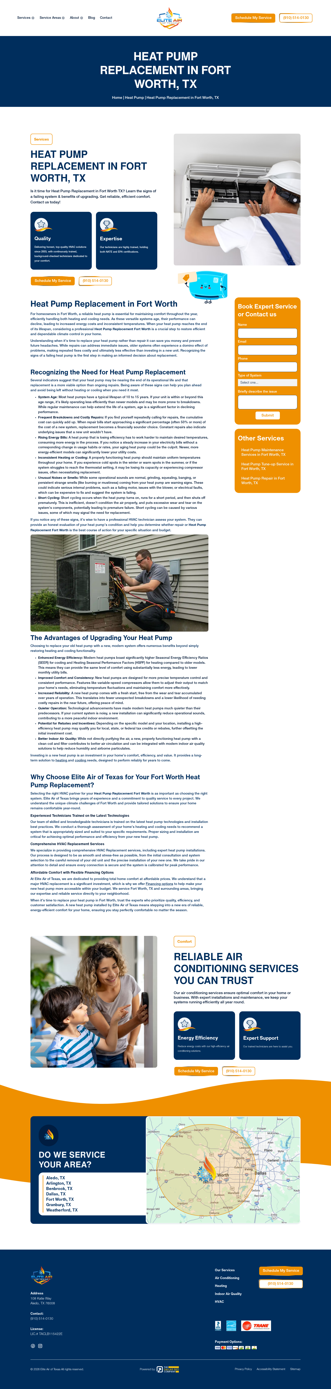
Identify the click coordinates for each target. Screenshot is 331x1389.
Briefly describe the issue (257, 391)
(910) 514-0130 (296, 18)
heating (62, 760)
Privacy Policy (243, 1369)
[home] (172, 18)
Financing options (159, 884)
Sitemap (295, 1369)
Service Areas (50, 17)
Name (242, 324)
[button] (26, 18)
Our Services (225, 1270)
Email (242, 341)
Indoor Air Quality (228, 1293)
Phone (243, 358)
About (74, 17)
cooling (81, 760)
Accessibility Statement (271, 1369)
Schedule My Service (253, 18)
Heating (221, 1285)
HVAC (219, 1301)
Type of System (249, 375)
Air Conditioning (227, 1277)
